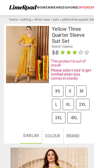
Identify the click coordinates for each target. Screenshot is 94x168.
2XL (82, 104)
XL (68, 104)
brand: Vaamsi (62, 46)
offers (84, 7)
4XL (74, 117)
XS (57, 91)
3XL (58, 117)
